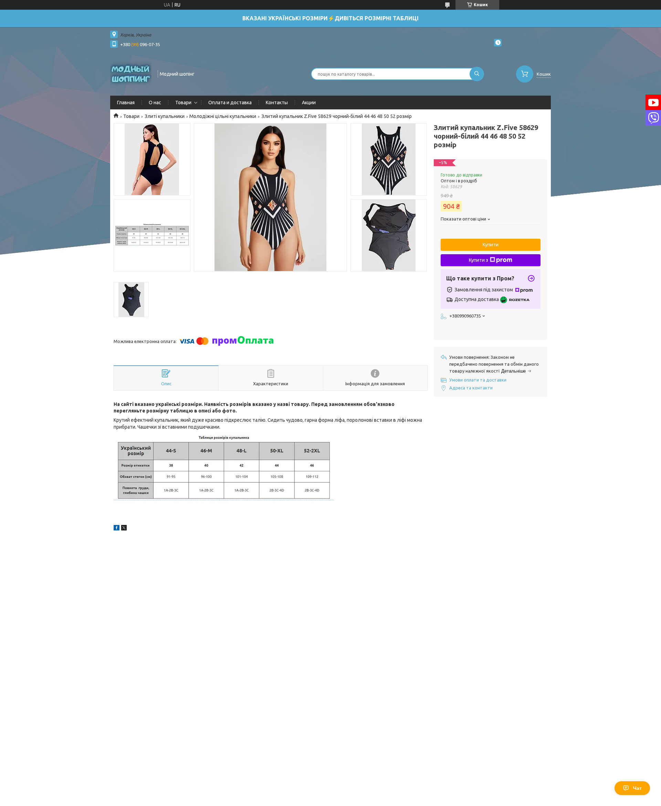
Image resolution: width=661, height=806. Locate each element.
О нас (155, 102)
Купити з (478, 260)
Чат (637, 788)
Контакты (277, 102)
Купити (491, 244)
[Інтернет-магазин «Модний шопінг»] (130, 73)
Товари (183, 102)
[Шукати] (477, 74)
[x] (124, 528)
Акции (309, 102)
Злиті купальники (165, 116)
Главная (126, 102)
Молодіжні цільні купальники (222, 116)
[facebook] (116, 528)
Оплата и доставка (230, 102)
